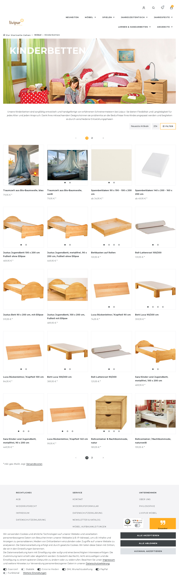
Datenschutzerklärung (31, 520)
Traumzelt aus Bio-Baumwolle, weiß (64, 192)
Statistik (30, 569)
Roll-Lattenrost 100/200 (148, 252)
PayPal (104, 569)
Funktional (13, 573)
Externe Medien (50, 569)
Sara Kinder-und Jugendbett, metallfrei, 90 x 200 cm (19, 441)
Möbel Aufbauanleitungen (89, 526)
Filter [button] (169, 126)
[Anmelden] (144, 7)
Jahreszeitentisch (133, 17)
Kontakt (78, 499)
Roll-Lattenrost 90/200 (103, 377)
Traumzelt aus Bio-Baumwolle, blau (23, 190)
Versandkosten (34, 464)
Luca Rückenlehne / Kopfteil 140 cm (67, 439)
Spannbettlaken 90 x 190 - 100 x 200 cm (111, 192)
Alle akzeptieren (148, 535)
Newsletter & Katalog (87, 520)
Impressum (22, 513)
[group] (23, 165)
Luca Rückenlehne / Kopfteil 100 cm (23, 377)
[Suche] (153, 8)
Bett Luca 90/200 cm (147, 314)
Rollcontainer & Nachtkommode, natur (109, 441)
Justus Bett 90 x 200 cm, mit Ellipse (23, 314)
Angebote (163, 27)
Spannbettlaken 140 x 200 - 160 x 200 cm (153, 192)
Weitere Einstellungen (34, 573)
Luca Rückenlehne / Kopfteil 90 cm (111, 314)
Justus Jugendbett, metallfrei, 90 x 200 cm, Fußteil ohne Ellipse (67, 254)
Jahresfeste (162, 17)
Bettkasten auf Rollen (103, 252)
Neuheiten (72, 17)
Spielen (107, 17)
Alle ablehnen (148, 543)
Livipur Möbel (148, 513)
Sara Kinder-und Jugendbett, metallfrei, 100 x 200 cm (151, 379)
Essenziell (13, 569)
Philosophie (147, 506)
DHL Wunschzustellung (80, 569)
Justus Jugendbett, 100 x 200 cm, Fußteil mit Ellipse (66, 316)
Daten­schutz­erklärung (98, 563)
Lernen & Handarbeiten (133, 27)
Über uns (145, 499)
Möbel (89, 17)
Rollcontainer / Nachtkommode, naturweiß (153, 441)
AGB (18, 499)
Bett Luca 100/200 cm (59, 377)
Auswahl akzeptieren (148, 551)
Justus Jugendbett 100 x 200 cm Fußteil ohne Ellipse (21, 254)
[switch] (137, 525)
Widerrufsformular (86, 506)
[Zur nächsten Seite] (100, 138)
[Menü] (142, 519)
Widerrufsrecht (26, 506)
